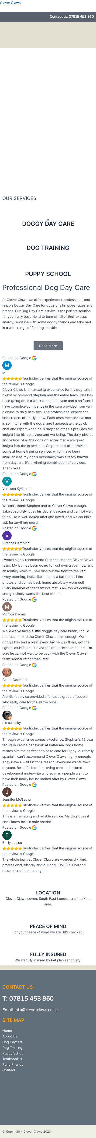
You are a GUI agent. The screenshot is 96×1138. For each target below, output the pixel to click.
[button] (75, 35)
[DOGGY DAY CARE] (48, 214)
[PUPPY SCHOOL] (48, 264)
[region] (48, 121)
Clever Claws (10, 3)
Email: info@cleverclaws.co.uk (30, 1009)
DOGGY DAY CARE (48, 223)
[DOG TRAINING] (48, 238)
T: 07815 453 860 (28, 998)
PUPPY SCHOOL (48, 273)
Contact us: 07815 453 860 (72, 16)
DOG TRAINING (48, 247)
